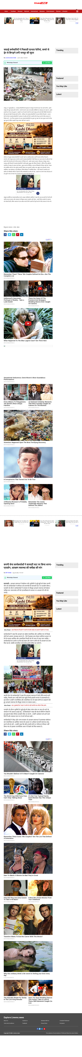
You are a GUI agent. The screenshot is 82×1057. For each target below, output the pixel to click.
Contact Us (25, 1020)
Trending (59, 50)
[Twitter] (40, 1029)
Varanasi (20, 11)
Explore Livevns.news (14, 1017)
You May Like (61, 86)
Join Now (48, 62)
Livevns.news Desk (11, 58)
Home (6, 11)
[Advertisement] (41, 35)
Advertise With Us (45, 1020)
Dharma (58, 11)
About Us (6, 1020)
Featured (59, 78)
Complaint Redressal (64, 1020)
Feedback (24, 1023)
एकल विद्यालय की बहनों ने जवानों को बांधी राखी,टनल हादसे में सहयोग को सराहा (30, 630)
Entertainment (50, 11)
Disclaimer (62, 1023)
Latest (58, 94)
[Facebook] (38, 1029)
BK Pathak (8, 572)
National (26, 11)
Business (42, 11)
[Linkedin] (42, 1029)
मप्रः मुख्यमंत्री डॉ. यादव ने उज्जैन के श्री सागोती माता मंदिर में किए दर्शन (29, 705)
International (34, 11)
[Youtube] (44, 1029)
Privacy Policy (44, 1023)
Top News (13, 11)
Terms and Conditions (9, 1023)
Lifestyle (64, 11)
